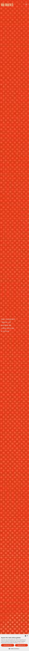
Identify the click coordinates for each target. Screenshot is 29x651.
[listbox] (25, 636)
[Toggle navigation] (26, 4)
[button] (14, 648)
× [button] (27, 635)
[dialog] (14, 642)
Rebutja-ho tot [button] (21, 645)
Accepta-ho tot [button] (7, 645)
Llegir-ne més (21, 642)
